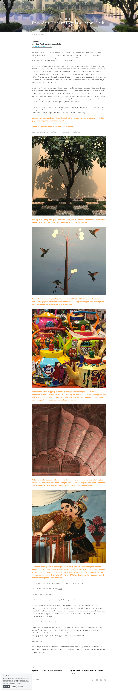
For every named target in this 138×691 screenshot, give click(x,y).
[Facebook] (92, 680)
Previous (35, 668)
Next (71, 668)
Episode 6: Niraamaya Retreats (47, 670)
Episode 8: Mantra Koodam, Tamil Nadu (86, 672)
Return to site (9, 4)
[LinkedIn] (101, 680)
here (60, 589)
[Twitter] (97, 680)
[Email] (105, 680)
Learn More (18, 683)
